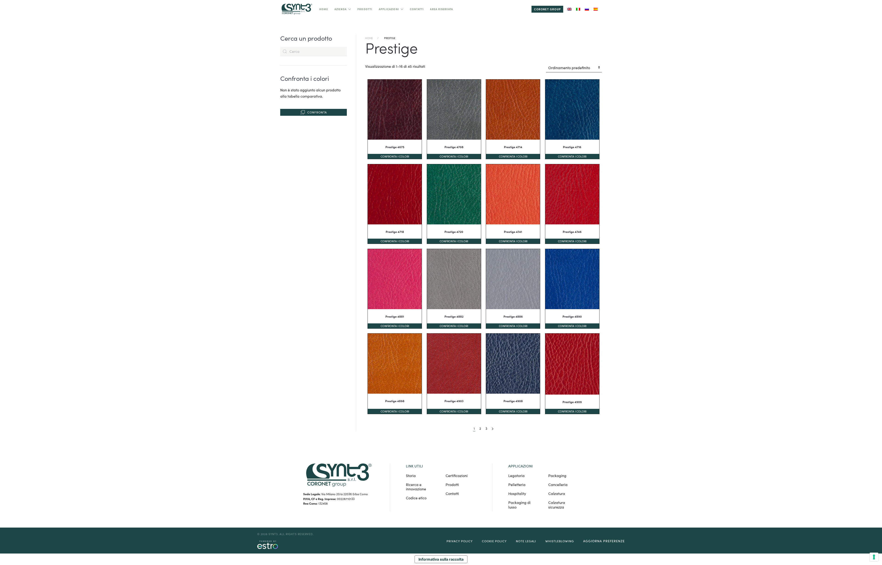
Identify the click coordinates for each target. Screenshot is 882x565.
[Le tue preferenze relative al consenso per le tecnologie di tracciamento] (874, 557)
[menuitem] (569, 9)
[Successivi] (492, 429)
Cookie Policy (494, 541)
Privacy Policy (460, 541)
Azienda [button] (340, 9)
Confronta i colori (395, 156)
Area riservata (441, 9)
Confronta (317, 112)
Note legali (526, 541)
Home (323, 9)
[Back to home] (296, 9)
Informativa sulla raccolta (441, 559)
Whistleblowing (559, 541)
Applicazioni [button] (389, 9)
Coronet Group (547, 9)
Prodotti (364, 9)
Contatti (417, 9)
